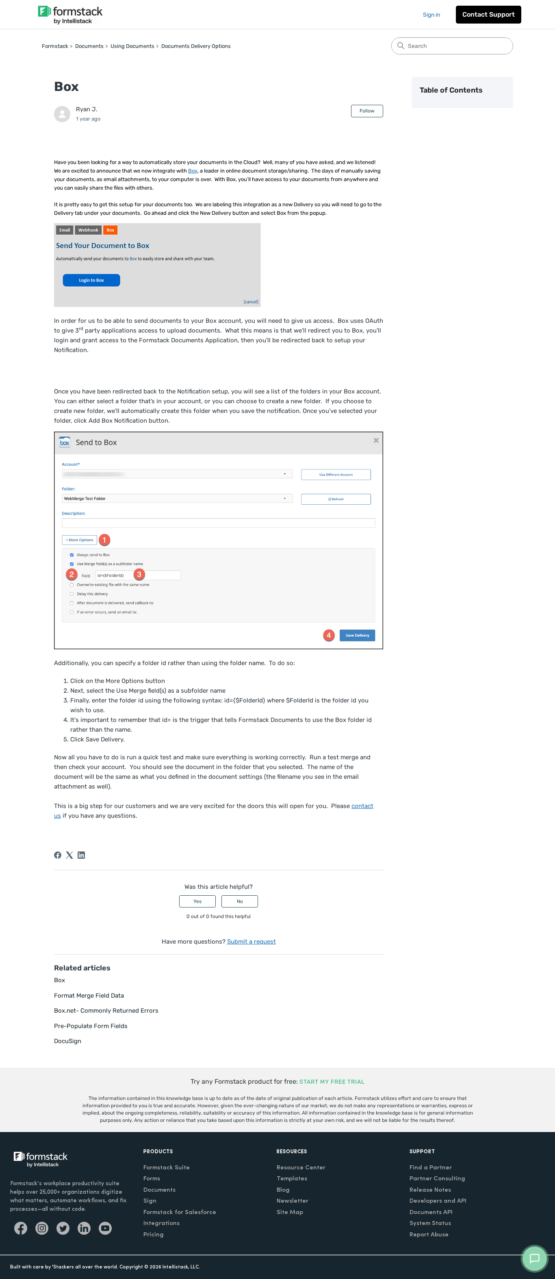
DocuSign (67, 1041)
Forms (151, 1179)
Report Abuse (429, 1235)
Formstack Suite (166, 1168)
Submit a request (251, 941)
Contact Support (488, 14)
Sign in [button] (431, 14)
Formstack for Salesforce (179, 1213)
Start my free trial (332, 1081)
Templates (292, 1179)
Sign (149, 1201)
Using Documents (132, 46)
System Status (430, 1224)
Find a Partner (431, 1168)
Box (192, 171)
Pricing (153, 1235)
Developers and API (438, 1201)
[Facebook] (57, 855)
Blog (283, 1190)
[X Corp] (69, 855)
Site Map (290, 1213)
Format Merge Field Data (89, 995)
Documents (89, 46)
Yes (197, 901)
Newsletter (292, 1201)
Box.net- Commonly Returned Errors (106, 1010)
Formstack (55, 46)
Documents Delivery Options (196, 46)
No (240, 901)
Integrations (161, 1224)
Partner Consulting (437, 1179)
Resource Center (301, 1168)
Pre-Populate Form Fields (91, 1026)
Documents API (431, 1213)
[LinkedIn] (81, 855)
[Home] (70, 14)
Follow (367, 111)
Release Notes (430, 1190)
